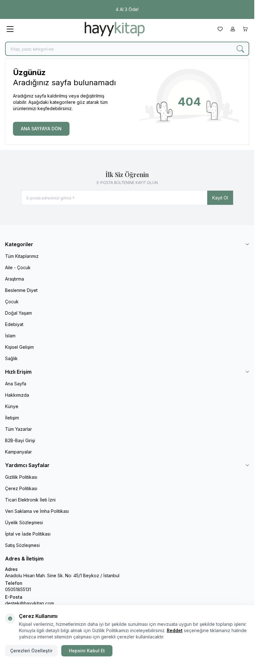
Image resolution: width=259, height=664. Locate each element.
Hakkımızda (17, 395)
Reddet (175, 630)
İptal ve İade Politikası (28, 534)
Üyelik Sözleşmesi (24, 522)
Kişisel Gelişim (19, 347)
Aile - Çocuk (18, 267)
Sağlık (11, 358)
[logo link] (114, 29)
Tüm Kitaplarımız (22, 256)
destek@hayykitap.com (29, 603)
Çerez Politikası (21, 488)
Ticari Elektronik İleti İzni (30, 499)
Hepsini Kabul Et (87, 650)
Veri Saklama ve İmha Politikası (37, 511)
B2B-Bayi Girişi (20, 440)
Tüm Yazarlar (18, 429)
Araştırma (14, 279)
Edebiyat (14, 324)
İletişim (12, 417)
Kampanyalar (18, 451)
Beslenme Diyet (21, 290)
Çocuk (12, 301)
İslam (10, 335)
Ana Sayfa (15, 383)
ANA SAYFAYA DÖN (41, 128)
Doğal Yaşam (18, 313)
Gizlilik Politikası (21, 477)
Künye (11, 406)
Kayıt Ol (220, 197)
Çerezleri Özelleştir (31, 650)
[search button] (240, 49)
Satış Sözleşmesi (22, 545)
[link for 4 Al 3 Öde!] (127, 9)
